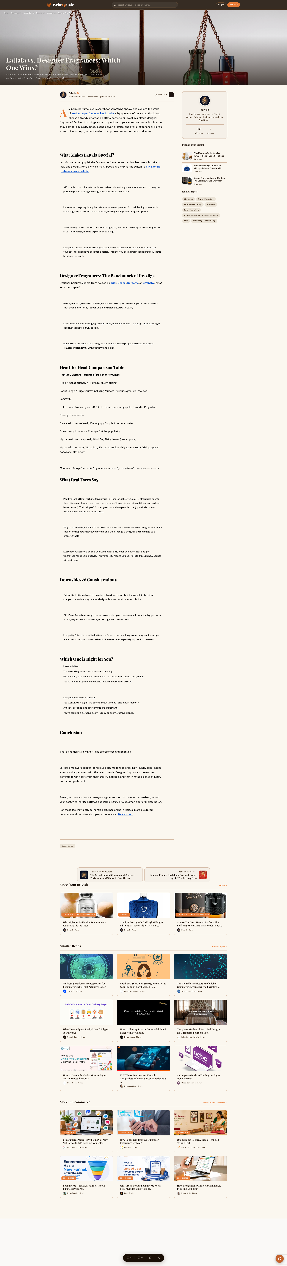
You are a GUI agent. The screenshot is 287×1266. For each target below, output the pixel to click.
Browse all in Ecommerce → (215, 1102)
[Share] (159, 1257)
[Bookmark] (150, 1257)
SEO (186, 221)
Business (211, 204)
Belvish (72, 93)
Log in (221, 4)
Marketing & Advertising (204, 221)
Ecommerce (16, 13)
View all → (223, 885)
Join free (234, 4)
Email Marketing (191, 210)
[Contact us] (280, 1259)
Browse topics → (219, 946)
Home (6, 13)
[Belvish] (63, 94)
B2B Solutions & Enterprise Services (201, 215)
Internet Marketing (192, 204)
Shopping (188, 199)
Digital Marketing (206, 199)
